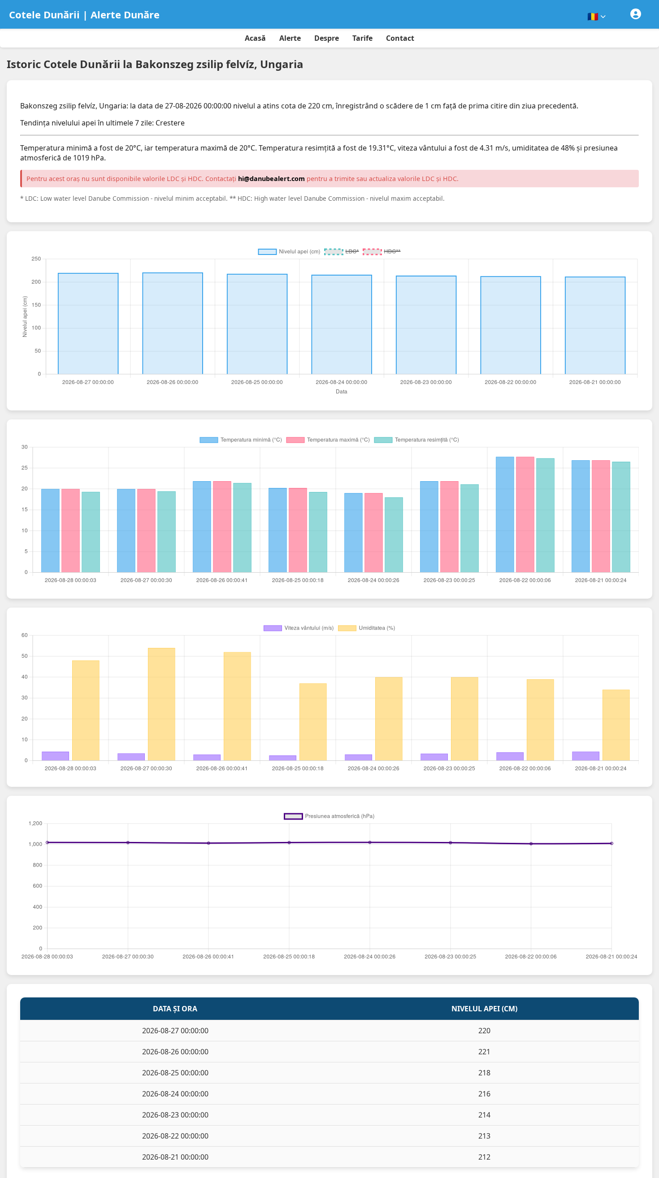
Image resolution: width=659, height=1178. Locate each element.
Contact (400, 38)
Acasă (255, 38)
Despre (326, 38)
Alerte (290, 38)
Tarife (362, 38)
